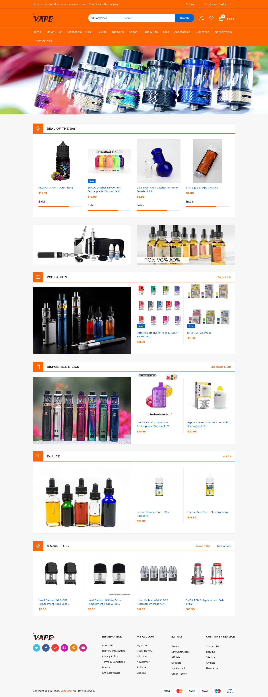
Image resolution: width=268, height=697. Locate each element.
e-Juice (227, 456)
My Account (144, 645)
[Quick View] (60, 161)
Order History (144, 650)
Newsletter (143, 661)
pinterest (73, 648)
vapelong (66, 690)
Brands (106, 667)
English (223, 4)
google (55, 648)
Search (184, 17)
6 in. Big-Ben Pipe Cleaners (202, 187)
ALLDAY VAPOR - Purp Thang (55, 187)
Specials (141, 672)
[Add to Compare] (177, 340)
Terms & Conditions (113, 661)
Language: (211, 4)
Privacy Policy (110, 656)
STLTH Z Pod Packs (199, 332)
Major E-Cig (202, 545)
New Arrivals (224, 545)
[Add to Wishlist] (71, 195)
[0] (211, 19)
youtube (83, 648)
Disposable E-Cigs (220, 366)
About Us (107, 645)
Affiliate (141, 667)
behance (64, 648)
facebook (46, 648)
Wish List (142, 656)
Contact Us (212, 646)
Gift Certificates (111, 672)
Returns (210, 651)
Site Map (211, 657)
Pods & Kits (224, 277)
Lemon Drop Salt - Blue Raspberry (207, 512)
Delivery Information (114, 650)
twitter (36, 648)
